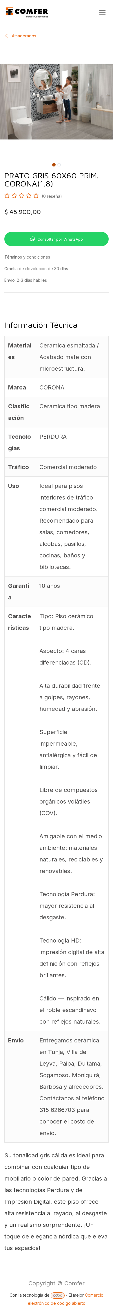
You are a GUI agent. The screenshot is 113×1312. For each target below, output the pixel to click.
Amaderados (23, 35)
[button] (5, 163)
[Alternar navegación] (102, 12)
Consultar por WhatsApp (60, 239)
